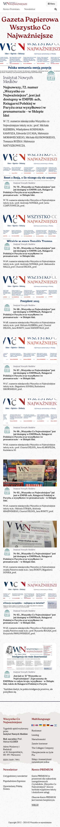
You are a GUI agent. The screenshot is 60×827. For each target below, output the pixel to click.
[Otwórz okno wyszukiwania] (56, 9)
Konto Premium (11, 9)
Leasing (35, 735)
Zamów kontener (40, 743)
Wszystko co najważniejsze (41, 822)
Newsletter (29, 9)
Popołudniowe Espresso (14, 781)
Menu (52, 4)
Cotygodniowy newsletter (15, 776)
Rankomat (36, 730)
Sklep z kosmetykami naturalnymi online (41, 760)
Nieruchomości (38, 739)
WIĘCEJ (35, 805)
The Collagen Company (43, 748)
